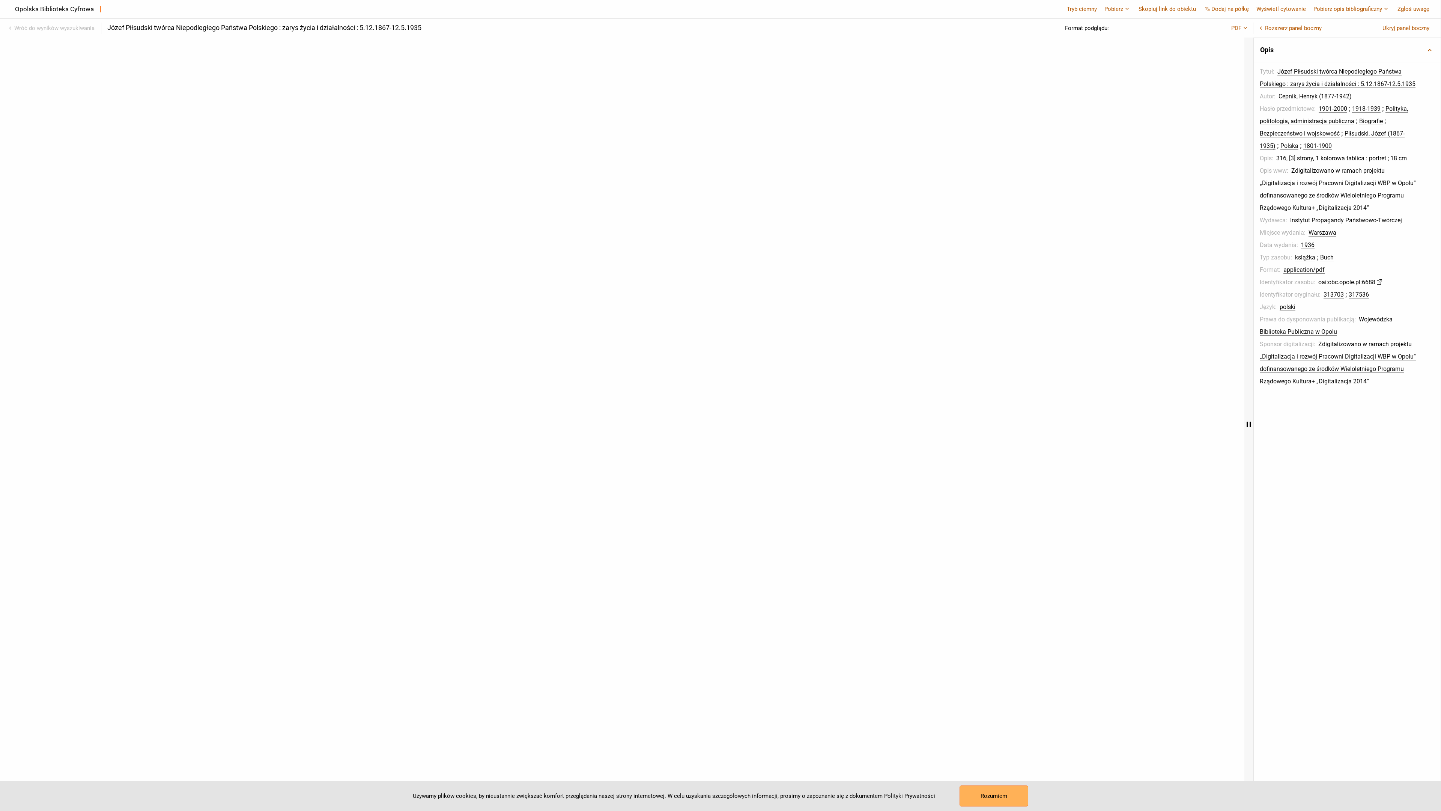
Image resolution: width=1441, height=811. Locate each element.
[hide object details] (1248, 424)
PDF (1236, 28)
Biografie (1371, 121)
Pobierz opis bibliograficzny (1347, 9)
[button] (1347, 50)
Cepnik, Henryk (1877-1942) (1315, 96)
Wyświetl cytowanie (1281, 9)
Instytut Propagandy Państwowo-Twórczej (1346, 220)
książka (1305, 257)
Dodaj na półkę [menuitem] (1230, 9)
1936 (1308, 245)
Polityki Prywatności (909, 796)
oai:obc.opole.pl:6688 (1346, 282)
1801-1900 (1317, 145)
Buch (1327, 257)
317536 (1359, 294)
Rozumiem (994, 796)
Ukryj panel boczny (1405, 28)
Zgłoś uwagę (1413, 9)
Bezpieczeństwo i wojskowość (1300, 133)
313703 (1334, 294)
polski (1287, 307)
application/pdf (1304, 269)
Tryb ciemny (1082, 9)
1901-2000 (1333, 108)
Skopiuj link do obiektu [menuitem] (1167, 9)
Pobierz (1113, 9)
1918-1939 (1366, 108)
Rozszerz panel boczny (1293, 28)
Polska (1289, 145)
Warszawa (1322, 232)
